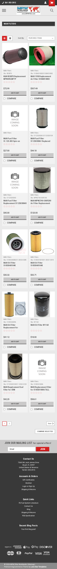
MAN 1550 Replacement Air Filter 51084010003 (41, 77)
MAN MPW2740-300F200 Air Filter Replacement (41, 202)
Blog (28, 509)
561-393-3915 (10, 3)
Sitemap (31, 564)
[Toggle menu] (4, 10)
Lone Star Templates (38, 567)
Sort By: (21, 38)
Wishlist (28, 483)
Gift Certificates (28, 480)
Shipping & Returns (28, 489)
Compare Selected (45, 431)
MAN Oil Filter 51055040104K (9, 264)
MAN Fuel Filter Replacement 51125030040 (14, 202)
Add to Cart (15, 93)
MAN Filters (7, 71)
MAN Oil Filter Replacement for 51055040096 (10, 326)
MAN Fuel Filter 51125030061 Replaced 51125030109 (40, 140)
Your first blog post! (28, 529)
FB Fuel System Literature (28, 503)
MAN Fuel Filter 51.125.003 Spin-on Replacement (11, 140)
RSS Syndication (28, 516)
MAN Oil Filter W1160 (40, 325)
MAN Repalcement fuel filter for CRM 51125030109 (13, 388)
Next (50, 424)
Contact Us (28, 506)
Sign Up (32, 486)
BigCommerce (17, 567)
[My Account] (45, 3)
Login (24, 486)
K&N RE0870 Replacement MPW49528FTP (14, 77)
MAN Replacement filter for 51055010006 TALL (41, 388)
